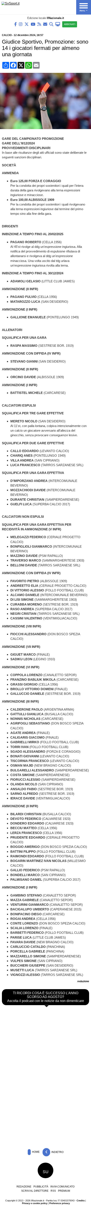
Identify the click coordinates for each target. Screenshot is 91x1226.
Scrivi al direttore (34, 1190)
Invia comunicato (62, 1186)
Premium (64, 1190)
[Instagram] (20, 24)
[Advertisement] (45, 1114)
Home (35, 1151)
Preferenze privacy (59, 1203)
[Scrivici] (45, 24)
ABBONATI (69, 24)
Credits (81, 1200)
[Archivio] (51, 24)
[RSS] (39, 24)
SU (45, 1172)
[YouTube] (33, 24)
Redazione (24, 1186)
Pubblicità (40, 1186)
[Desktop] (57, 24)
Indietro (57, 1151)
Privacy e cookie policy (34, 1203)
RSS (53, 1190)
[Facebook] (15, 24)
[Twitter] (27, 24)
